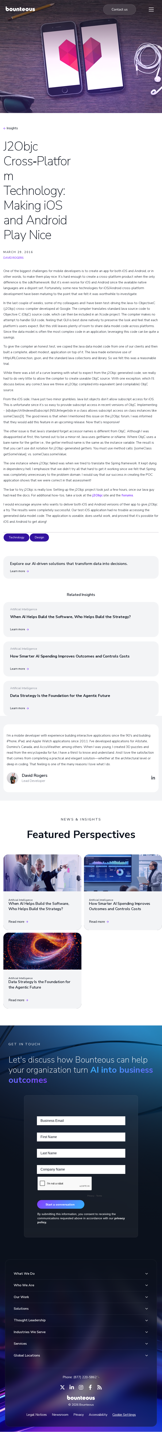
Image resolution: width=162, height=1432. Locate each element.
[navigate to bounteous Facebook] (90, 1387)
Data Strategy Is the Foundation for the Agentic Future (60, 695)
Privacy (78, 1414)
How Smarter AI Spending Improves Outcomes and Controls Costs (70, 656)
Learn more (17, 571)
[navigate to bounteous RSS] (99, 1387)
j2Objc (97, 495)
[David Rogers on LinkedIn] (153, 778)
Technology (16, 537)
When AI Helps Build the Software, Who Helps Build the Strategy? (70, 616)
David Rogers (13, 258)
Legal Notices (36, 1414)
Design (39, 537)
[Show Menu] (151, 9)
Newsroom (60, 1414)
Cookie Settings (124, 1414)
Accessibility (98, 1414)
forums (127, 495)
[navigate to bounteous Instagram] (81, 1387)
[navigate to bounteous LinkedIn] (71, 1387)
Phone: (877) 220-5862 (80, 1377)
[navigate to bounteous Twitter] (62, 1387)
